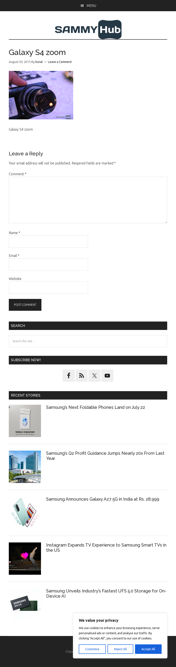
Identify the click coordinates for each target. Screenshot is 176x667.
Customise (92, 649)
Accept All (148, 649)
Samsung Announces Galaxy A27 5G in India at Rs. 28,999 (103, 499)
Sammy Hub (88, 29)
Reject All (120, 649)
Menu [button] (91, 6)
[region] (120, 635)
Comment (17, 174)
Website (15, 279)
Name (14, 233)
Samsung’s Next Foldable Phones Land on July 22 (95, 407)
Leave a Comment (60, 62)
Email (14, 256)
